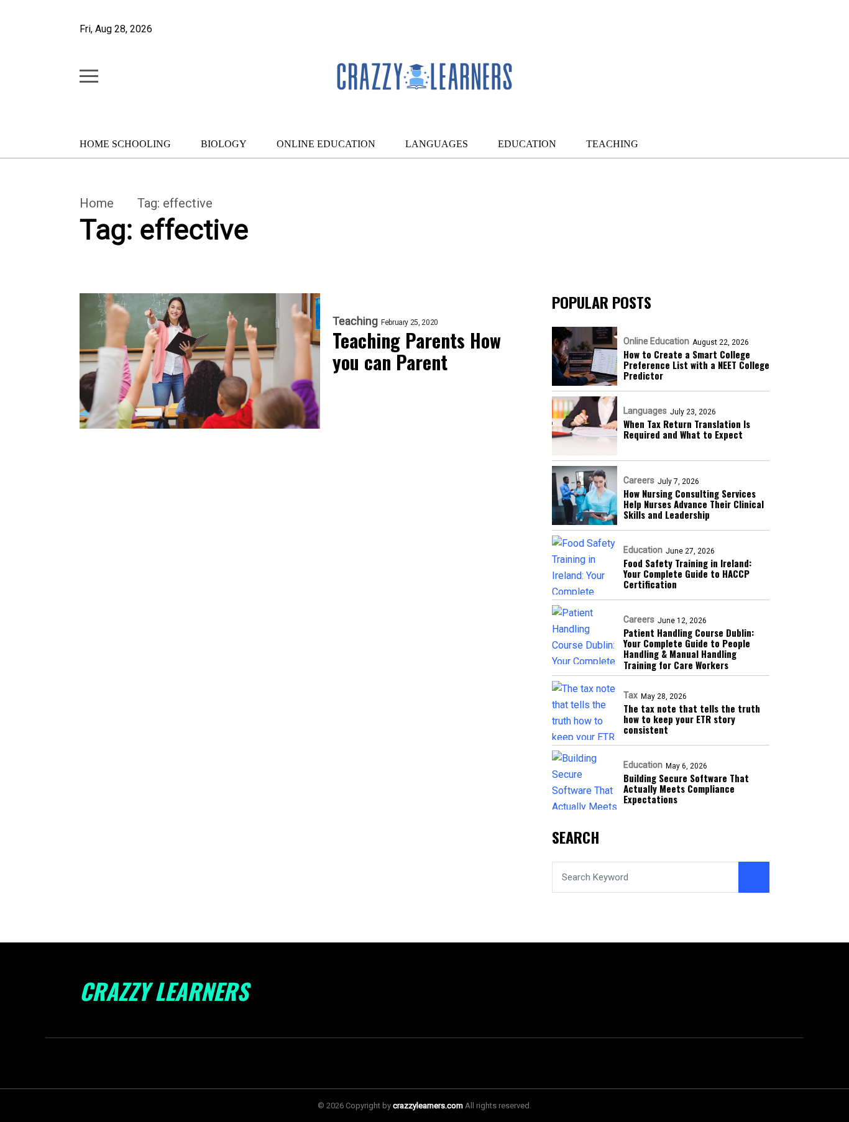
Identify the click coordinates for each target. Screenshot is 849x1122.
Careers (638, 480)
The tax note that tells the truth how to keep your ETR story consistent (691, 719)
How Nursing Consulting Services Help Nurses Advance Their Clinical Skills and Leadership (693, 504)
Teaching (612, 144)
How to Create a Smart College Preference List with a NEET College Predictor (696, 365)
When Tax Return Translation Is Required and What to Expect (686, 429)
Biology (224, 144)
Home (97, 203)
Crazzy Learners (164, 991)
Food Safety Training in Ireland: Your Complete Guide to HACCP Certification (687, 574)
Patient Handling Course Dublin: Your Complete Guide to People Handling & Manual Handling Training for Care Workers (688, 648)
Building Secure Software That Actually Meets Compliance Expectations (686, 789)
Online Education (326, 144)
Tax (630, 695)
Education (527, 144)
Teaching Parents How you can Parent (417, 351)
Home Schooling (125, 144)
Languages (436, 144)
